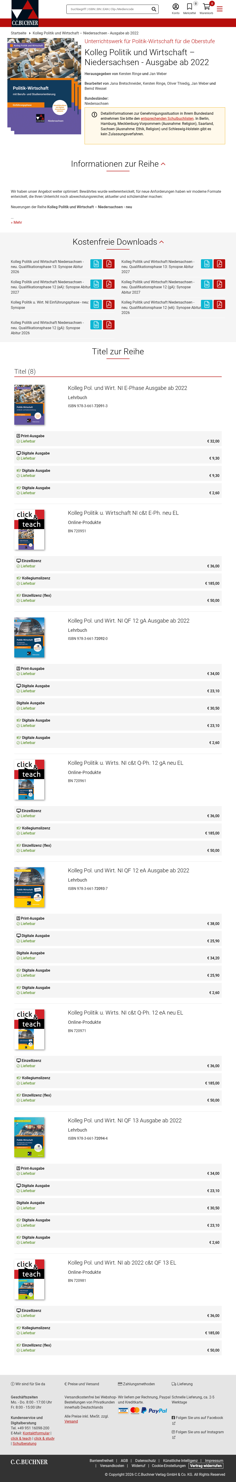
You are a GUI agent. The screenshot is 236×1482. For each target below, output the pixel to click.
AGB (124, 1460)
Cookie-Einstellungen (169, 1466)
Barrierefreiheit (101, 1460)
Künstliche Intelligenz (180, 1460)
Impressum (214, 1460)
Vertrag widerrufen (206, 1466)
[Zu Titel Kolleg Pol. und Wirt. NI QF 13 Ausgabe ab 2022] (37, 1137)
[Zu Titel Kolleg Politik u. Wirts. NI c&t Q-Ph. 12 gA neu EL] (37, 780)
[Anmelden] (176, 8)
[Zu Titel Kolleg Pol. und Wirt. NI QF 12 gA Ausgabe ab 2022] (37, 637)
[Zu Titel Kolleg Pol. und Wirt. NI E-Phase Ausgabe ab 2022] (37, 405)
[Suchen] (154, 9)
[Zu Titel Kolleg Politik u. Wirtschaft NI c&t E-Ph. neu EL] (37, 530)
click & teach (21, 1438)
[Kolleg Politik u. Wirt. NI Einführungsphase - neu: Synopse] (96, 305)
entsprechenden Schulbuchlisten (167, 118)
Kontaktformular (36, 1433)
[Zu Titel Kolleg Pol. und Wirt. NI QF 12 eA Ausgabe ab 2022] (37, 887)
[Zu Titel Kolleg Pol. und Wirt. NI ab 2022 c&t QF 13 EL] (37, 1279)
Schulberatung (24, 1443)
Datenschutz (145, 1460)
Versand (71, 1421)
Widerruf (138, 1466)
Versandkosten (112, 1466)
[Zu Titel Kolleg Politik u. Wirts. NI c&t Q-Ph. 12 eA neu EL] (37, 1029)
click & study (44, 1438)
